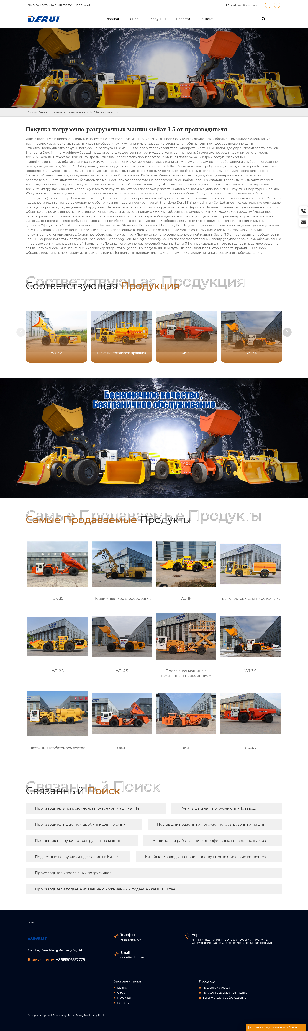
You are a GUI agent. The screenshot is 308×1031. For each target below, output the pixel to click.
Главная (32, 112)
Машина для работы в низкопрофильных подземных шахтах (209, 840)
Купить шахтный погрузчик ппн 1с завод (218, 808)
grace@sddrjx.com (247, 5)
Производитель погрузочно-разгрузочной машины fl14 (87, 808)
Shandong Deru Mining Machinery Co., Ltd (58, 152)
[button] (287, 332)
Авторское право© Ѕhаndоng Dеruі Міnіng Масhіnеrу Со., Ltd (67, 1015)
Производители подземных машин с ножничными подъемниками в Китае (105, 889)
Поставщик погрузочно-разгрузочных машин (78, 840)
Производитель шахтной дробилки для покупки (80, 824)
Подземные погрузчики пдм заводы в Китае (76, 857)
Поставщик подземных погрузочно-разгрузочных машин (211, 824)
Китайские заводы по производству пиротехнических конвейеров (207, 857)
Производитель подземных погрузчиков (73, 873)
